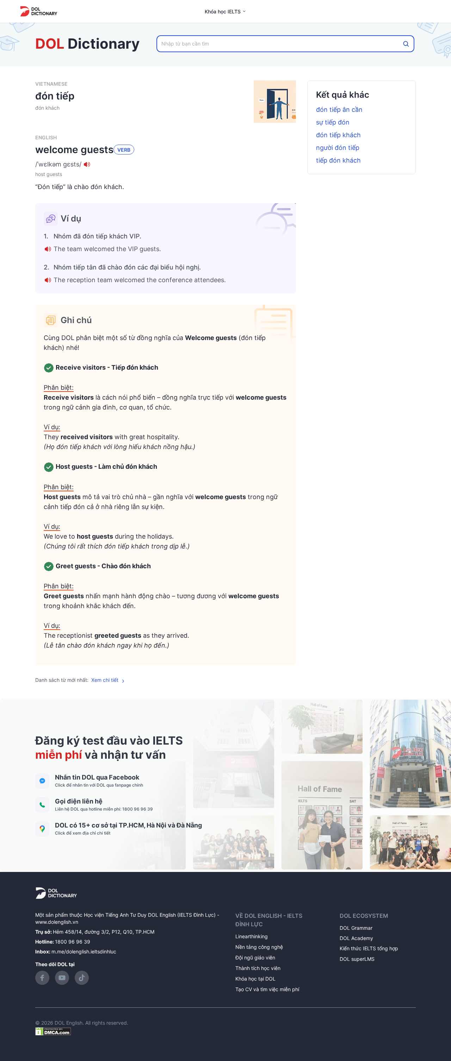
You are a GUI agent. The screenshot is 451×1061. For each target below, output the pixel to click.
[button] (165, 164)
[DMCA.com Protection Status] (53, 1030)
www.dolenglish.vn (56, 922)
